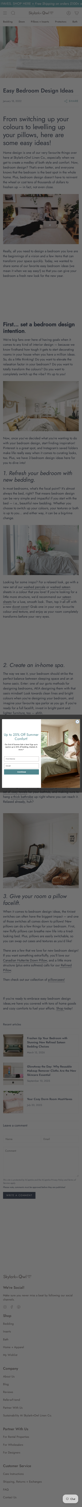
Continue (21, 772)
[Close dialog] (77, 721)
